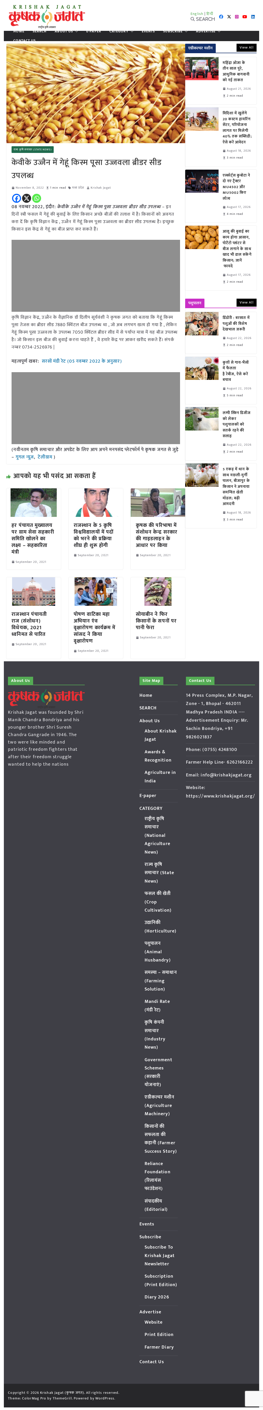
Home (18, 31)
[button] (75, 31)
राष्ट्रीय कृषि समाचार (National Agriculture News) (157, 835)
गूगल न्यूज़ (24, 457)
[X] (26, 198)
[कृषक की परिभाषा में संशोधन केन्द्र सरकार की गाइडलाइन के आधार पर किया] (158, 492)
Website (154, 1322)
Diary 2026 (157, 1297)
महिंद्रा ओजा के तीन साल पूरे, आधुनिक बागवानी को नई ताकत (236, 71)
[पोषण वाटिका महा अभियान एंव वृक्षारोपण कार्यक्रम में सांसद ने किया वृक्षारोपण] (96, 581)
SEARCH (40, 31)
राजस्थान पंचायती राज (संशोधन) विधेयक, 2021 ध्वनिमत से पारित (29, 624)
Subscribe (173, 31)
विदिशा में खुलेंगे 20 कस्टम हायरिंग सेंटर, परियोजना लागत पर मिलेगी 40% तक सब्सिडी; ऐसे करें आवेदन (237, 128)
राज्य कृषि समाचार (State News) (32, 150)
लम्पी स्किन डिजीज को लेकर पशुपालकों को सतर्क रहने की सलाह (237, 424)
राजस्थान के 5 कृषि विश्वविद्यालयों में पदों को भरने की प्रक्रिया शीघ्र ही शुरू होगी (94, 535)
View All (246, 47)
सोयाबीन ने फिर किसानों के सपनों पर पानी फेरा (156, 621)
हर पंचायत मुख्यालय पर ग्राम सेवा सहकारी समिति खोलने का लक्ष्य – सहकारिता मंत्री (33, 538)
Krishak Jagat (101, 187)
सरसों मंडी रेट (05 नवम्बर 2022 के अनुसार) (81, 361)
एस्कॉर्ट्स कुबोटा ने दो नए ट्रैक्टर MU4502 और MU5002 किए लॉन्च (236, 187)
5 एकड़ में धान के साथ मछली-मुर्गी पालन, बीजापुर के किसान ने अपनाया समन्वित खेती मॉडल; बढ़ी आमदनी (236, 486)
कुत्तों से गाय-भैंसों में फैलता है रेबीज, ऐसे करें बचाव (236, 371)
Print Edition (159, 1335)
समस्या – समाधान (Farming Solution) (161, 981)
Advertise (205, 31)
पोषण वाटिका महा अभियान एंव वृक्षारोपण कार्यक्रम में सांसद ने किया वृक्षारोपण (94, 627)
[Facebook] (16, 198)
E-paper (93, 31)
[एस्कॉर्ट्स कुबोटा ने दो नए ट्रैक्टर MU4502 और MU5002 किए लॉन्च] (202, 196)
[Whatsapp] (36, 198)
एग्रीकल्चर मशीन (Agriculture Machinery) (160, 1105)
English (197, 14)
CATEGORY (118, 31)
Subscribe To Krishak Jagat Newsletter (160, 1255)
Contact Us (24, 41)
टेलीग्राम (46, 457)
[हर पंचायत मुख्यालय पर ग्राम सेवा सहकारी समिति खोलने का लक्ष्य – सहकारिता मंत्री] (33, 492)
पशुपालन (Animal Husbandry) (158, 952)
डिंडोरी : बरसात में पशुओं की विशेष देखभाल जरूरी (236, 324)
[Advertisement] (96, 276)
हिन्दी (209, 14)
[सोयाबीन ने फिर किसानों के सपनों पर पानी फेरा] (158, 581)
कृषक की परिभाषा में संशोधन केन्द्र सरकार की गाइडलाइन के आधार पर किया (156, 535)
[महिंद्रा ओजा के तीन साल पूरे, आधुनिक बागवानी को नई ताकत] (202, 80)
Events (148, 31)
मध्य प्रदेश (78, 187)
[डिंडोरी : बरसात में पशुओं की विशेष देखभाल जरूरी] (202, 333)
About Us (64, 31)
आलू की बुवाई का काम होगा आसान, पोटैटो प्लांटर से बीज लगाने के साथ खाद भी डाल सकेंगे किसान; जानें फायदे (237, 249)
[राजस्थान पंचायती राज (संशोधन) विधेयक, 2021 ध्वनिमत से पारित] (33, 581)
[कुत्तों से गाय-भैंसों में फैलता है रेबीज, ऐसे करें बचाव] (202, 380)
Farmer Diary (159, 1347)
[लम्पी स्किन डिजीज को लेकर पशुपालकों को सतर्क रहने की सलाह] (202, 433)
